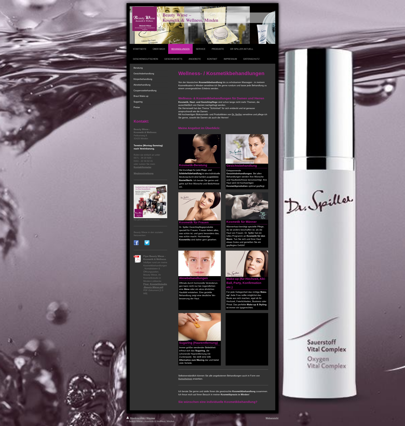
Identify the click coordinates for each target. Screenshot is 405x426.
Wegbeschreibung (143, 173)
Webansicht (272, 418)
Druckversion (137, 418)
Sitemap (150, 418)
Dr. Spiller (237, 114)
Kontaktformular (142, 167)
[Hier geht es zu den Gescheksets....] (150, 201)
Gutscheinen (185, 379)
